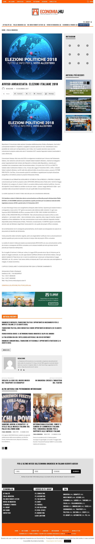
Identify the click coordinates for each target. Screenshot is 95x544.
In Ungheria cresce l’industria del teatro (48, 381)
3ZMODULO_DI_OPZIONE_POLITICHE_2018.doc (16, 285)
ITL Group (6, 507)
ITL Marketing (40, 513)
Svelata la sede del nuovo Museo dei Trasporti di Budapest (16, 381)
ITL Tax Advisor (40, 499)
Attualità (6, 493)
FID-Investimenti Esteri (11, 499)
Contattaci (7, 513)
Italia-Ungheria (12, 30)
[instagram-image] (70, 45)
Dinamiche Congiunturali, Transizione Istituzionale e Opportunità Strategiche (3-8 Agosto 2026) (31, 342)
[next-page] (6, 448)
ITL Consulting (40, 493)
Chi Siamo (6, 510)
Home (3, 30)
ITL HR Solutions (40, 507)
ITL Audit (38, 502)
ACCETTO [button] (67, 541)
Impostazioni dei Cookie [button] (54, 541)
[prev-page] (3, 448)
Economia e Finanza (9, 504)
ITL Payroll (39, 504)
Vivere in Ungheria (9, 502)
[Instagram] (21, 369)
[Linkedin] (23, 369)
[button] (90, 1)
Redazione (9, 88)
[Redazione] (4, 88)
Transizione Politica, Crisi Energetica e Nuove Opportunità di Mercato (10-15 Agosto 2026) (31, 329)
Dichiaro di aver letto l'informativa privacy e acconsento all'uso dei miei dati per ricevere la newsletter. (48, 477)
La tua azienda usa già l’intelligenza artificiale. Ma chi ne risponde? (26, 337)
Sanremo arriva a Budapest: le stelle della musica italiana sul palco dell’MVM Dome (16, 426)
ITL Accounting (40, 496)
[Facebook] (18, 369)
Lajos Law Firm (40, 516)
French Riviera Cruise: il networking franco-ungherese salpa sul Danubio (28, 334)
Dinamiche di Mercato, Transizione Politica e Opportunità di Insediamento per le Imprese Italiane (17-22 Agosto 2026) (30, 323)
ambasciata (6, 350)
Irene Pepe (16, 432)
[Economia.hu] (47, 12)
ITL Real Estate (40, 510)
